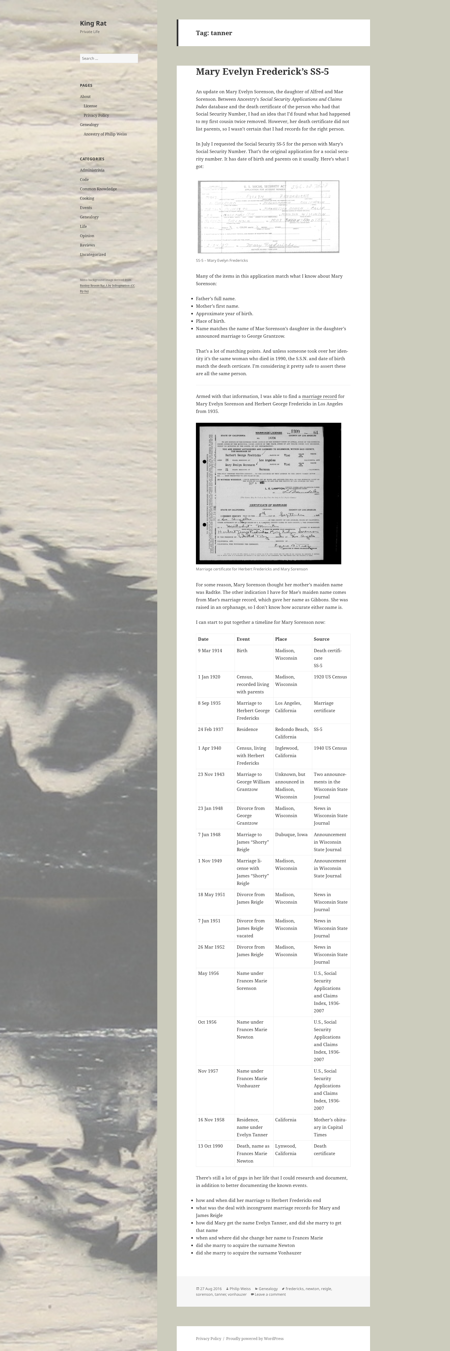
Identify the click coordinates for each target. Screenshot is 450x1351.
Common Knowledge (98, 188)
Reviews (87, 245)
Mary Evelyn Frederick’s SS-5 (262, 71)
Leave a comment (270, 1294)
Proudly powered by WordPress (255, 1338)
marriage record (319, 396)
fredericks (295, 1288)
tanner (220, 1294)
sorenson (204, 1294)
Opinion (87, 235)
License (90, 106)
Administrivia (92, 170)
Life (83, 226)
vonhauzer (237, 1294)
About (85, 96)
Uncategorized (93, 254)
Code (84, 179)
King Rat (93, 23)
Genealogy (89, 124)
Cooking (87, 198)
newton (312, 1288)
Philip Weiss (240, 1288)
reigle (326, 1288)
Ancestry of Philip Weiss (105, 134)
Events (86, 207)
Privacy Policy (96, 115)
